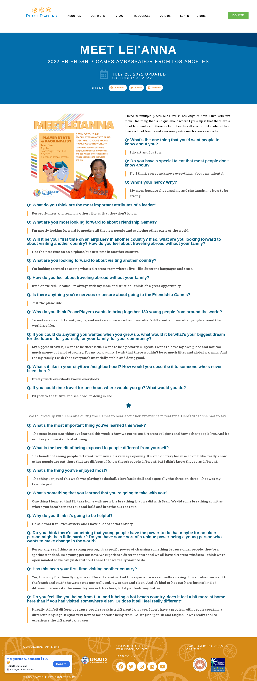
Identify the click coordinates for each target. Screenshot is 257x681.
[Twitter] (131, 666)
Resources (142, 16)
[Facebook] (121, 666)
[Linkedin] (152, 666)
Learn (184, 16)
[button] (118, 88)
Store (201, 16)
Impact (120, 16)
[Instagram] (141, 666)
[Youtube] (162, 666)
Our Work (98, 16)
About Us (74, 16)
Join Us (165, 16)
